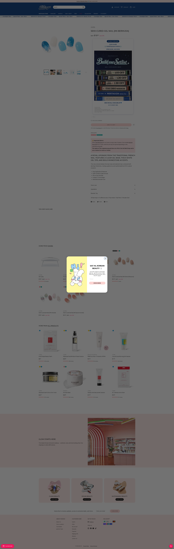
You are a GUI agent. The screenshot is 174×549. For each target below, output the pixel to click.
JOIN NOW (97, 283)
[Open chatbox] (171, 546)
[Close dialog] (105, 258)
